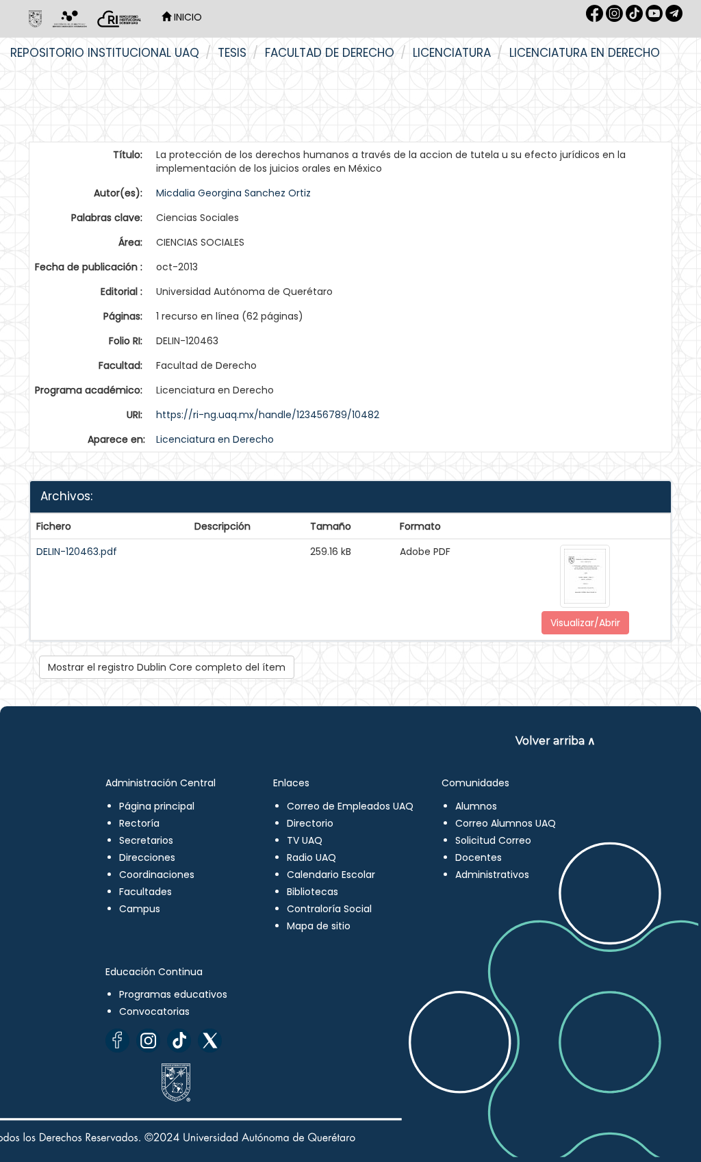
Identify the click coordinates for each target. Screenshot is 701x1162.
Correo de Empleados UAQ (350, 806)
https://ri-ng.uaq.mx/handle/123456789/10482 (267, 415)
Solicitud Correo (493, 840)
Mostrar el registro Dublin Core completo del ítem (166, 667)
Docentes (478, 857)
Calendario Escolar (331, 874)
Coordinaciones (156, 874)
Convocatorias (154, 1011)
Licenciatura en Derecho (584, 52)
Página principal (156, 806)
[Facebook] (117, 1041)
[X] (210, 1041)
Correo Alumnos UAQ (505, 823)
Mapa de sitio (318, 926)
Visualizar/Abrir (585, 623)
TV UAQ (304, 840)
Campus (139, 909)
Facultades (145, 892)
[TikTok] (179, 1041)
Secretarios (146, 840)
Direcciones (147, 857)
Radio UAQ (311, 857)
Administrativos (492, 874)
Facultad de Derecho (329, 52)
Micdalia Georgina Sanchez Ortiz (233, 193)
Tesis (232, 52)
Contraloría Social (329, 909)
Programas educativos (173, 994)
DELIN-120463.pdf (76, 551)
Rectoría (139, 823)
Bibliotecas (312, 892)
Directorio (310, 823)
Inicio (186, 17)
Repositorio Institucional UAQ (104, 52)
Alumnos (476, 806)
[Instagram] (148, 1041)
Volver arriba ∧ (555, 740)
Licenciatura (452, 52)
